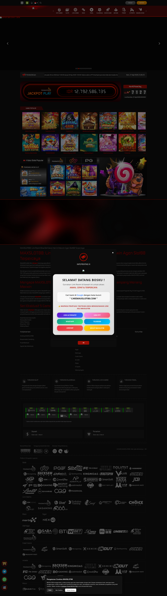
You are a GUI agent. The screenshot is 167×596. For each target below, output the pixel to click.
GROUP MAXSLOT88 (97, 328)
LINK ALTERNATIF (70, 315)
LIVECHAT (69, 328)
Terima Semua (71, 590)
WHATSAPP (70, 321)
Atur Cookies (59, 590)
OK (83, 343)
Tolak (49, 590)
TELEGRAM (97, 321)
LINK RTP (97, 315)
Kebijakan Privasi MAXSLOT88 (69, 586)
